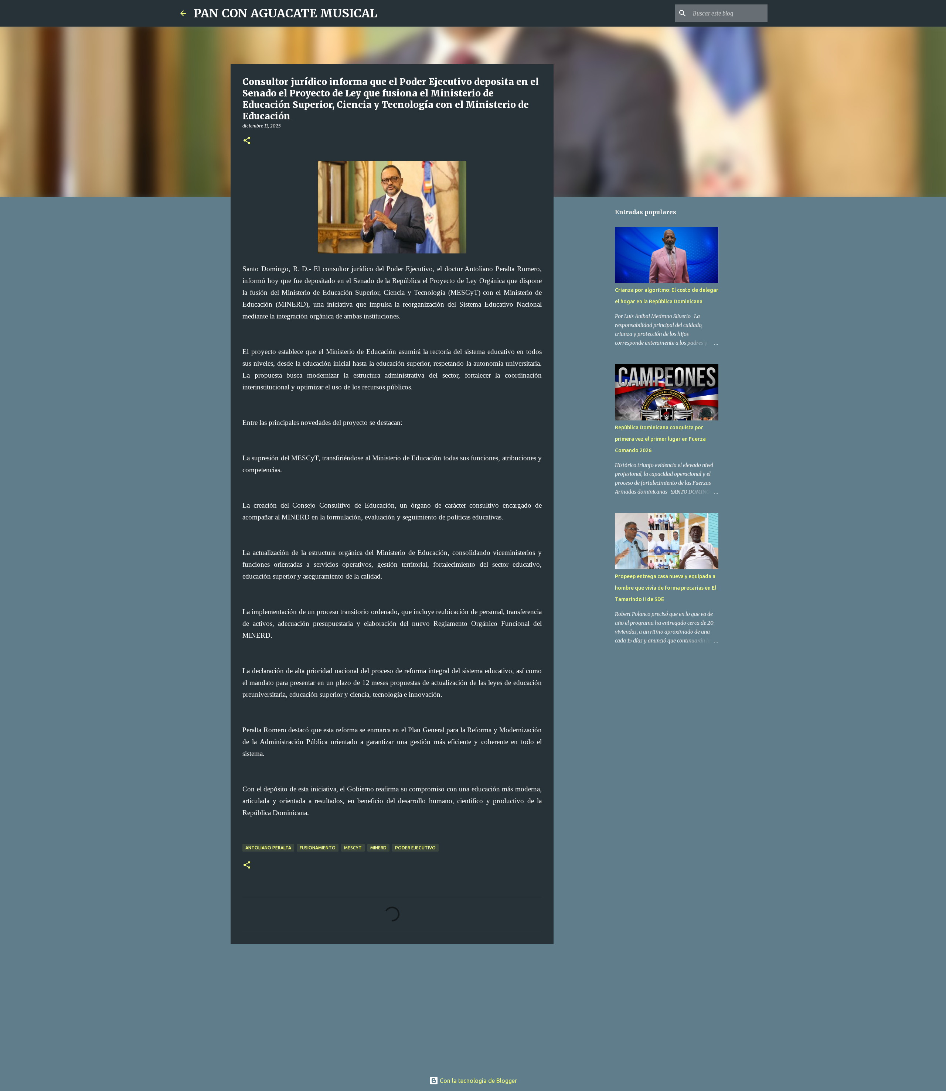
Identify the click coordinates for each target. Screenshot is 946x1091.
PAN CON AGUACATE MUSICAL (285, 13)
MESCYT (353, 847)
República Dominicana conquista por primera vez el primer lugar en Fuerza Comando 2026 (660, 439)
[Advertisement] (392, 1006)
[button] (246, 141)
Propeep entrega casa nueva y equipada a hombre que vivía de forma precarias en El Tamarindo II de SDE (665, 587)
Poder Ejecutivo (415, 847)
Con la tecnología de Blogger (477, 1080)
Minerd (378, 847)
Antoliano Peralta (268, 847)
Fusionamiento (318, 847)
